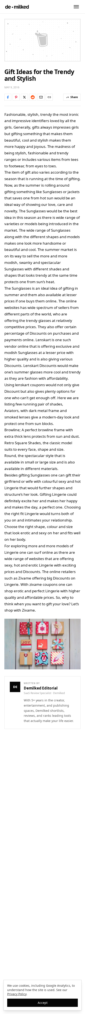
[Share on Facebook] (7, 97)
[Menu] (76, 6)
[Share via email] (40, 97)
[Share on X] (24, 97)
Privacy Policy (16, 994)
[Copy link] (49, 97)
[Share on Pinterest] (16, 97)
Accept (43, 1003)
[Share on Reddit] (32, 97)
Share (74, 97)
